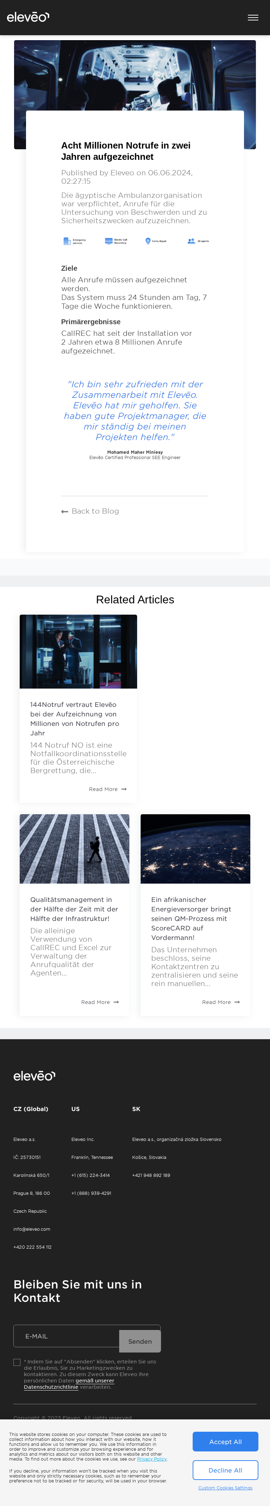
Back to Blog (95, 511)
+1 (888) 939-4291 (91, 1193)
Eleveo (122, 172)
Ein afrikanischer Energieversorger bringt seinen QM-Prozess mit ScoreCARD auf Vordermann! (191, 918)
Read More (103, 789)
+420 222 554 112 (32, 1247)
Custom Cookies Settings (225, 1488)
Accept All (225, 1441)
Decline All (225, 1470)
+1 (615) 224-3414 (90, 1175)
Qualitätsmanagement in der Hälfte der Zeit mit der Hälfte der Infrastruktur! (74, 909)
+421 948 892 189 (151, 1175)
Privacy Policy (152, 1459)
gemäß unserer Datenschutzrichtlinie (69, 1383)
